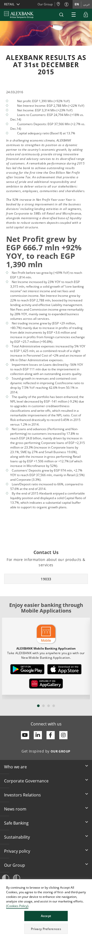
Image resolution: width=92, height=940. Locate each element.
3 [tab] (48, 705)
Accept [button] (46, 916)
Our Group (45, 4)
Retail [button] (9, 4)
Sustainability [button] (17, 837)
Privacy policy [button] (17, 851)
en (77, 4)
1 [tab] (38, 705)
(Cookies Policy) (17, 906)
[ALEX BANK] (19, 15)
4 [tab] (53, 705)
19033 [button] (46, 579)
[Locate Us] (59, 4)
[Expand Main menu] (73, 15)
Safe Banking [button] (16, 823)
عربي (86, 4)
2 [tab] (43, 705)
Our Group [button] (14, 865)
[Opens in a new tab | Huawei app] (46, 683)
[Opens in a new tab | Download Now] (27, 669)
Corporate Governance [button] (26, 781)
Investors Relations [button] (22, 795)
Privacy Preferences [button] (46, 929)
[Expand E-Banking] (86, 15)
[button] (61, 15)
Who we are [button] (15, 767)
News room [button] (15, 809)
